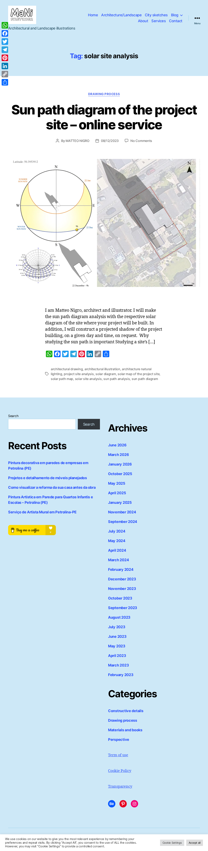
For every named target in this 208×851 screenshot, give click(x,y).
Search (13, 416)
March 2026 (118, 454)
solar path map (62, 379)
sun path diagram (145, 379)
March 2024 (118, 560)
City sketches (156, 15)
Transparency (120, 786)
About (143, 21)
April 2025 (117, 493)
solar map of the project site (138, 374)
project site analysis (79, 374)
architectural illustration (102, 369)
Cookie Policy (119, 771)
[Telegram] (5, 50)
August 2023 (119, 617)
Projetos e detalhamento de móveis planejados (47, 478)
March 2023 (118, 665)
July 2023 (116, 627)
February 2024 (120, 569)
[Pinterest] (5, 58)
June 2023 (117, 636)
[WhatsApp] (5, 25)
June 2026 (117, 445)
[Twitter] (5, 41)
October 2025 (120, 474)
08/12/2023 (110, 141)
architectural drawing (67, 369)
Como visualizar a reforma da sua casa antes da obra (51, 487)
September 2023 (122, 608)
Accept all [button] (194, 842)
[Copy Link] (5, 74)
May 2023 (116, 646)
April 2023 (117, 655)
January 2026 (120, 464)
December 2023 (122, 579)
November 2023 (122, 588)
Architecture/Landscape (121, 15)
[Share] (5, 82)
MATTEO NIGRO (77, 141)
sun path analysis (116, 379)
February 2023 (120, 675)
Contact (175, 21)
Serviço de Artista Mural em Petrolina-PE (42, 512)
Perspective (118, 739)
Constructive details (125, 711)
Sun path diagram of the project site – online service (104, 117)
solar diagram (105, 374)
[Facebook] (5, 33)
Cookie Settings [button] (172, 842)
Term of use (118, 755)
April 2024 (117, 550)
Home (93, 15)
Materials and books (125, 730)
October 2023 (120, 598)
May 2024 (116, 541)
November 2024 (122, 512)
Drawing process (104, 94)
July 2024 (116, 531)
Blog (174, 15)
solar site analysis (88, 379)
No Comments (141, 141)
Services (158, 21)
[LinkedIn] (5, 66)
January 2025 (120, 502)
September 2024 (122, 521)
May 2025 (116, 483)
